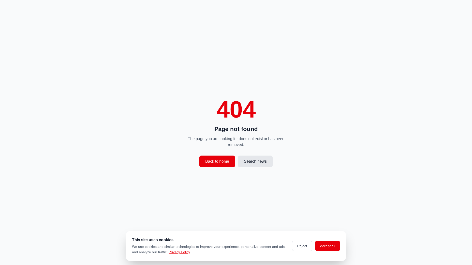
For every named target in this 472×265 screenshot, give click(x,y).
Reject (302, 246)
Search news (255, 161)
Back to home (217, 161)
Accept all (327, 246)
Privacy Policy (179, 252)
